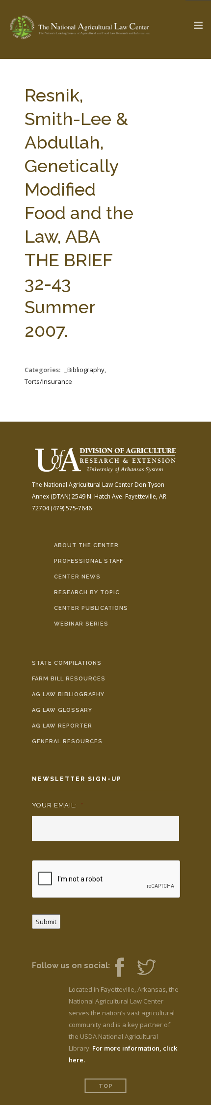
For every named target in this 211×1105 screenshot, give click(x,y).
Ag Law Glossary (62, 710)
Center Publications (91, 608)
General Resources (67, 741)
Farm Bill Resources (69, 679)
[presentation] (106, 879)
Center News (77, 577)
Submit (46, 921)
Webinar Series (81, 624)
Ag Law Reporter (62, 726)
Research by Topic (87, 592)
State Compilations (67, 663)
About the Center (86, 545)
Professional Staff (88, 561)
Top (106, 1086)
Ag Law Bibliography (68, 694)
